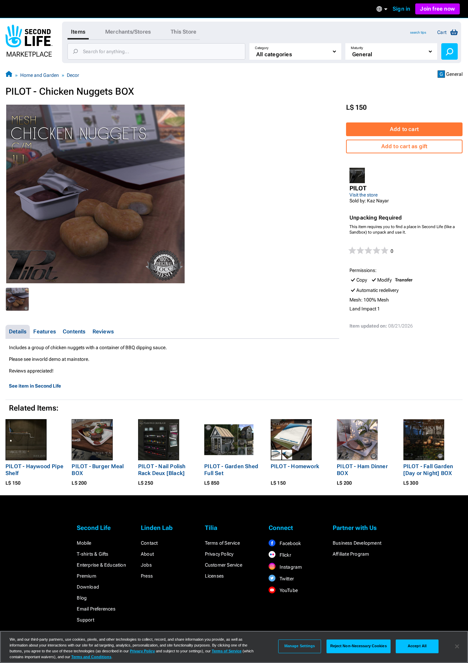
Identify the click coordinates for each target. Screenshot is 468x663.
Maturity (357, 48)
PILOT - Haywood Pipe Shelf (34, 469)
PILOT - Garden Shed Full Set (231, 469)
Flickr (284, 555)
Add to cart (404, 129)
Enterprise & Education (101, 565)
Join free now (437, 8)
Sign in (401, 8)
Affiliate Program (351, 554)
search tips (418, 32)
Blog (82, 598)
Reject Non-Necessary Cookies (358, 646)
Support (85, 620)
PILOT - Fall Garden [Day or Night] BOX (428, 469)
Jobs (146, 565)
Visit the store (363, 195)
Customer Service (223, 565)
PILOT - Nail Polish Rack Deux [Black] (162, 469)
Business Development (357, 543)
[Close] (457, 646)
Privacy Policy (219, 554)
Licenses (214, 576)
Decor (73, 75)
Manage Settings (299, 646)
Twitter (286, 578)
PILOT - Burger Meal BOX (98, 469)
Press (147, 576)
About (147, 554)
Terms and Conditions (91, 657)
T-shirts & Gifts (92, 554)
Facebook (289, 543)
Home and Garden (39, 75)
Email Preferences (96, 609)
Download (88, 587)
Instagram (290, 567)
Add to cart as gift (404, 146)
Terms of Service (222, 543)
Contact (149, 543)
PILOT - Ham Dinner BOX (362, 469)
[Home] (8, 75)
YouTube (288, 590)
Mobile (84, 543)
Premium (86, 576)
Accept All (417, 646)
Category (262, 48)
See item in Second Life (35, 386)
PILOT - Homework (295, 466)
